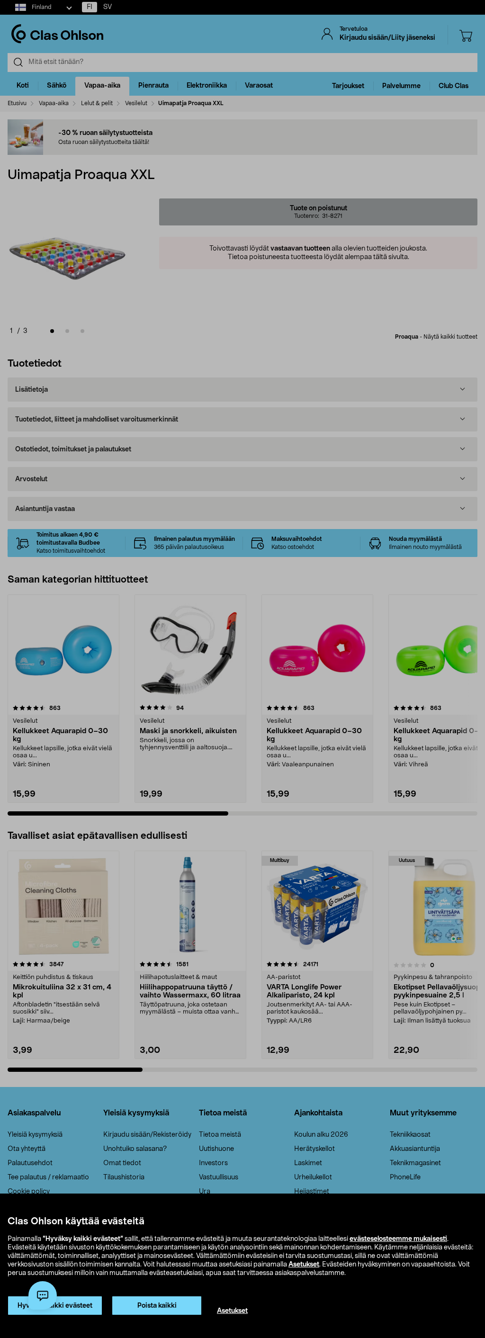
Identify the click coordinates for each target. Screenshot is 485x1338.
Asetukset (303, 1264)
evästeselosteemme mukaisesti (398, 1239)
